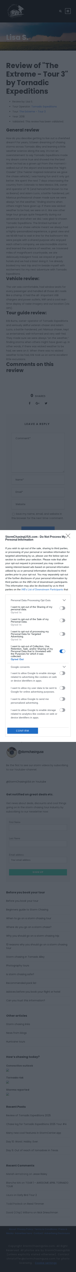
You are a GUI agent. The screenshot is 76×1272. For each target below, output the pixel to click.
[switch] (62, 608)
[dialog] (38, 636)
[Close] (69, 537)
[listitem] (38, 600)
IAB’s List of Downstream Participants (42, 589)
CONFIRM (22, 730)
